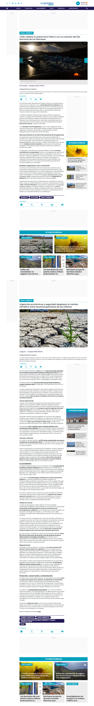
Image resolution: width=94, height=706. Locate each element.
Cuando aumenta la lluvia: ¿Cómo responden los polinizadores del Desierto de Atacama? (76, 160)
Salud (51, 8)
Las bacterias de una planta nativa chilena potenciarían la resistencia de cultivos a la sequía (81, 177)
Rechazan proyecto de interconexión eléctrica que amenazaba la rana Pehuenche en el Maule (81, 186)
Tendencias (61, 8)
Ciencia (18, 8)
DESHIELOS (24, 197)
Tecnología (28, 8)
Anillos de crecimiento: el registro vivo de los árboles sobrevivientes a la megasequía (81, 168)
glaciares (34, 197)
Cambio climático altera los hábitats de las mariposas (81, 453)
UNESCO (57, 186)
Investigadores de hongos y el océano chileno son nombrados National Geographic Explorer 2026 (76, 698)
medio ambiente (46, 197)
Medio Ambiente (26, 33)
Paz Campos (23, 86)
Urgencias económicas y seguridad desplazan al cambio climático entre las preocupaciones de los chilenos (34, 249)
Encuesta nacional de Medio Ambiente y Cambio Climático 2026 (38, 620)
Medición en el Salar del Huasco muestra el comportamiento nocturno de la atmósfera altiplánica (77, 427)
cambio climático (27, 617)
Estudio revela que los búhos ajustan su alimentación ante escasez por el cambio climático (81, 436)
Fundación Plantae (25, 142)
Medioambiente (41, 8)
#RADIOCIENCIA (73, 8)
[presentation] (21, 60)
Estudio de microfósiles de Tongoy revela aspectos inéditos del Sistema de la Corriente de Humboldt (80, 444)
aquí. (39, 611)
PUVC (22, 624)
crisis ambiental (43, 617)
